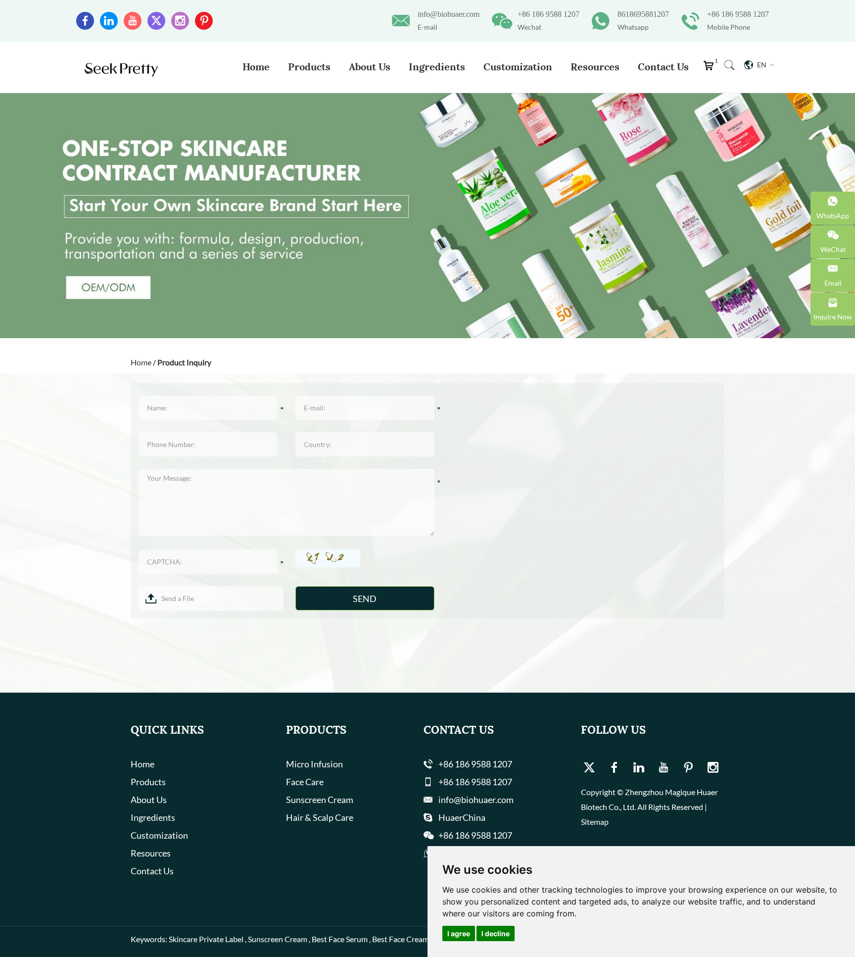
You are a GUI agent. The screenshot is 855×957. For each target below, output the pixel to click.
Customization (517, 66)
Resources (594, 66)
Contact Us (663, 66)
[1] (711, 68)
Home (256, 66)
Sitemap (595, 821)
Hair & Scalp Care (319, 817)
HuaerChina (461, 817)
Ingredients (437, 66)
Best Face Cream (400, 939)
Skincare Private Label (206, 939)
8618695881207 (643, 14)
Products (309, 66)
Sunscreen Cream (319, 799)
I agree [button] (458, 933)
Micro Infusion (314, 763)
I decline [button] (495, 933)
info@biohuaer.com (448, 14)
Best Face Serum (340, 939)
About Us (369, 66)
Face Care (305, 781)
